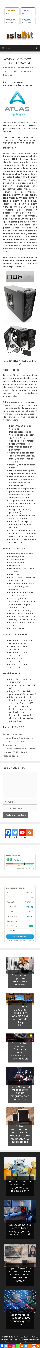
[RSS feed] (29, 832)
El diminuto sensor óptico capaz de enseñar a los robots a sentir (20, 1186)
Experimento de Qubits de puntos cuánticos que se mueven (20, 1319)
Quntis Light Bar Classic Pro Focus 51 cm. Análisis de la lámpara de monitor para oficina (20, 1016)
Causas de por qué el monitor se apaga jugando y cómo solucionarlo (20, 1229)
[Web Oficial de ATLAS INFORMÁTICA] (17, 116)
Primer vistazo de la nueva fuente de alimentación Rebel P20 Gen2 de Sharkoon (20, 1050)
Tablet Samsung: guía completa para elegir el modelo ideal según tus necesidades (20, 1134)
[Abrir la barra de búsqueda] (36, 48)
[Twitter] (15, 832)
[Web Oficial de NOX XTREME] (20, 276)
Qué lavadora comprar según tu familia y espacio (20, 980)
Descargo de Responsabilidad (26, 1339)
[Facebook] (8, 832)
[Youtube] (22, 832)
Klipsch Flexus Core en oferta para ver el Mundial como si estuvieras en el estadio (20, 1274)
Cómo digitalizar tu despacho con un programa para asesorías (20, 1093)
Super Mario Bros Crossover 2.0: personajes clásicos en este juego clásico (19, 742)
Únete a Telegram (20, 936)
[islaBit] (20, 35)
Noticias (10, 734)
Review (18, 734)
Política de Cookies (22, 1337)
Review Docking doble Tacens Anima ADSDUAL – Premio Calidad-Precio (19, 752)
